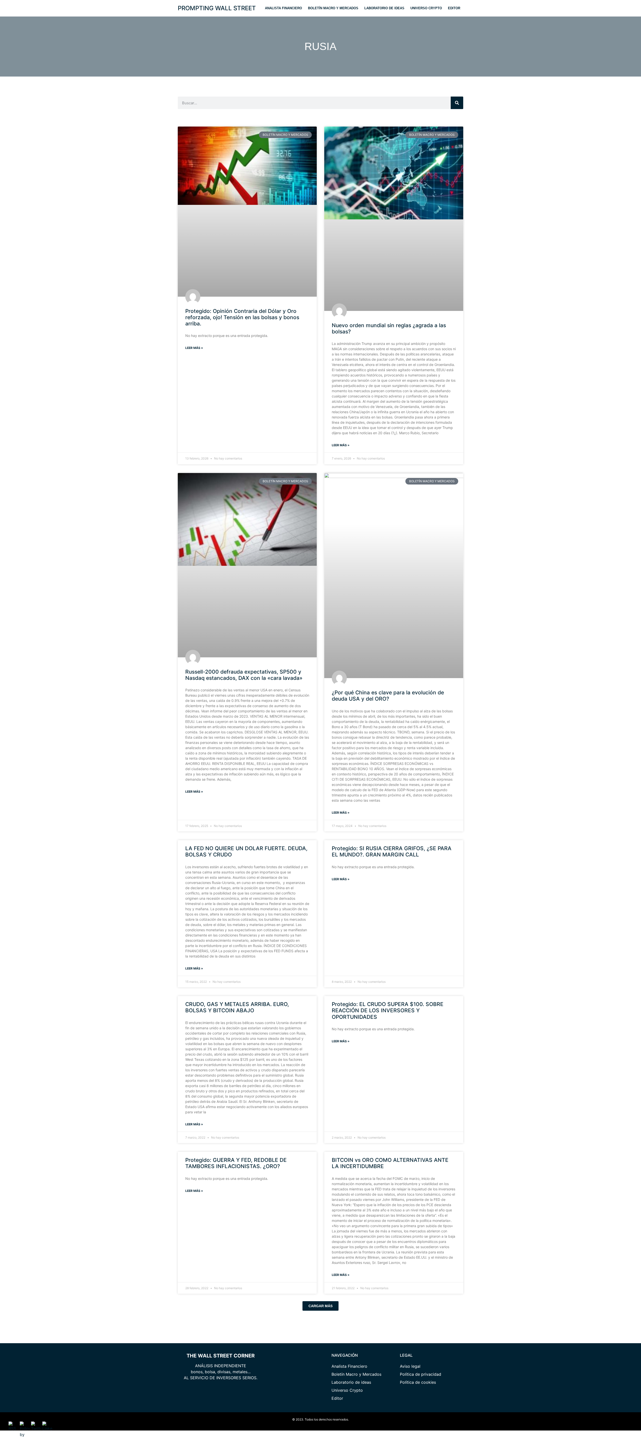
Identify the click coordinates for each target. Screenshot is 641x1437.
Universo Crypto (426, 8)
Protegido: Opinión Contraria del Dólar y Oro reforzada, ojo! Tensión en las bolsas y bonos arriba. (242, 317)
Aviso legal (410, 1366)
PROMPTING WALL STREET (217, 8)
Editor (454, 8)
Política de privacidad (420, 1374)
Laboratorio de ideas (384, 8)
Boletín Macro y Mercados (333, 8)
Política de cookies (418, 1382)
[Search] (457, 103)
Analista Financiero (283, 8)
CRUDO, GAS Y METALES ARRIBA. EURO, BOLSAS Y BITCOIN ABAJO (237, 1007)
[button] (320, 1306)
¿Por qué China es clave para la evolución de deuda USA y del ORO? (388, 695)
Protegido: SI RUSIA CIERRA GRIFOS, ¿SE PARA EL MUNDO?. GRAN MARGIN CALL (391, 851)
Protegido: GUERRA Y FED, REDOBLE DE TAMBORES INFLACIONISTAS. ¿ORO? (236, 1163)
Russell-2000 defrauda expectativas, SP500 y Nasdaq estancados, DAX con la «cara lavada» (243, 675)
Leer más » (194, 348)
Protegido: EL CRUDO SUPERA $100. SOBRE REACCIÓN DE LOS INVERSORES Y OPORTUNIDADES (387, 1010)
